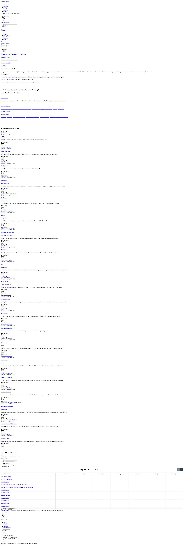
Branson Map (6, 529)
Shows (5, 5)
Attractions (5, 6)
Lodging (5, 7)
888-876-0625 (10, 79)
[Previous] (178, 469)
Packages (5, 10)
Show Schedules (7, 8)
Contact (5, 11)
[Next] (181, 469)
